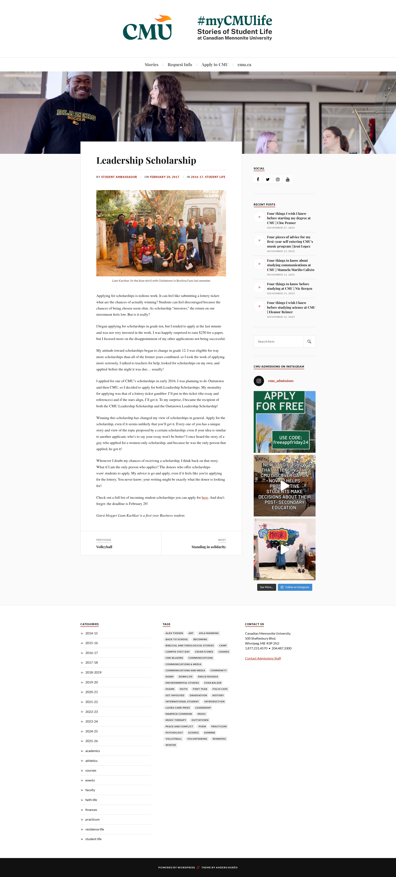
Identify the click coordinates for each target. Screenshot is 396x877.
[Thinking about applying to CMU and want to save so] (285, 422)
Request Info (180, 64)
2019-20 (91, 682)
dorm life (186, 676)
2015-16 (91, 643)
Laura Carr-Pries (178, 707)
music (202, 713)
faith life (91, 800)
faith (183, 689)
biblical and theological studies (190, 645)
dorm (169, 676)
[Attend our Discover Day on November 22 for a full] (285, 486)
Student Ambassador (119, 177)
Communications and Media (185, 670)
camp (223, 645)
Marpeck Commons (179, 713)
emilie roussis (208, 676)
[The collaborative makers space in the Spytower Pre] (285, 549)
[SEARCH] (309, 341)
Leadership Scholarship (146, 160)
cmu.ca (244, 64)
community (219, 670)
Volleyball (104, 546)
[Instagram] (277, 179)
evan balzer (213, 682)
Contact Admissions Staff (263, 658)
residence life (94, 829)
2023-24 (91, 721)
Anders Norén (227, 867)
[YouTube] (287, 179)
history (218, 695)
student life (215, 177)
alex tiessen (174, 633)
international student (182, 701)
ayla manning (209, 633)
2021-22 (91, 702)
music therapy (176, 720)
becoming (200, 639)
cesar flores (204, 651)
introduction (214, 701)
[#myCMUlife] (198, 45)
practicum (92, 819)
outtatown (200, 720)
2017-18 (91, 662)
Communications (201, 657)
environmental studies (182, 682)
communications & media (184, 664)
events (90, 780)
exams (170, 689)
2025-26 (91, 741)
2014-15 (91, 633)
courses (90, 770)
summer (209, 732)
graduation (198, 695)
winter (171, 745)
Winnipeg (219, 738)
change (224, 651)
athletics (91, 761)
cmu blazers (174, 657)
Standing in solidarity (209, 546)
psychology (174, 732)
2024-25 (91, 731)
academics (92, 751)
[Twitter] (268, 179)
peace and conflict (179, 726)
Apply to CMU (215, 64)
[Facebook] (258, 179)
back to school (177, 639)
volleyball (174, 738)
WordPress (186, 867)
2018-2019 (93, 672)
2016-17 (197, 177)
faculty (90, 790)
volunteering (197, 738)
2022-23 (91, 712)
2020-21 (91, 692)
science (193, 732)
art (191, 633)
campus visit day (178, 651)
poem (202, 726)
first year (200, 689)
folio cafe (220, 689)
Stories (151, 64)
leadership (203, 707)
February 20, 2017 (164, 177)
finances (91, 810)
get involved (175, 695)
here (205, 497)
